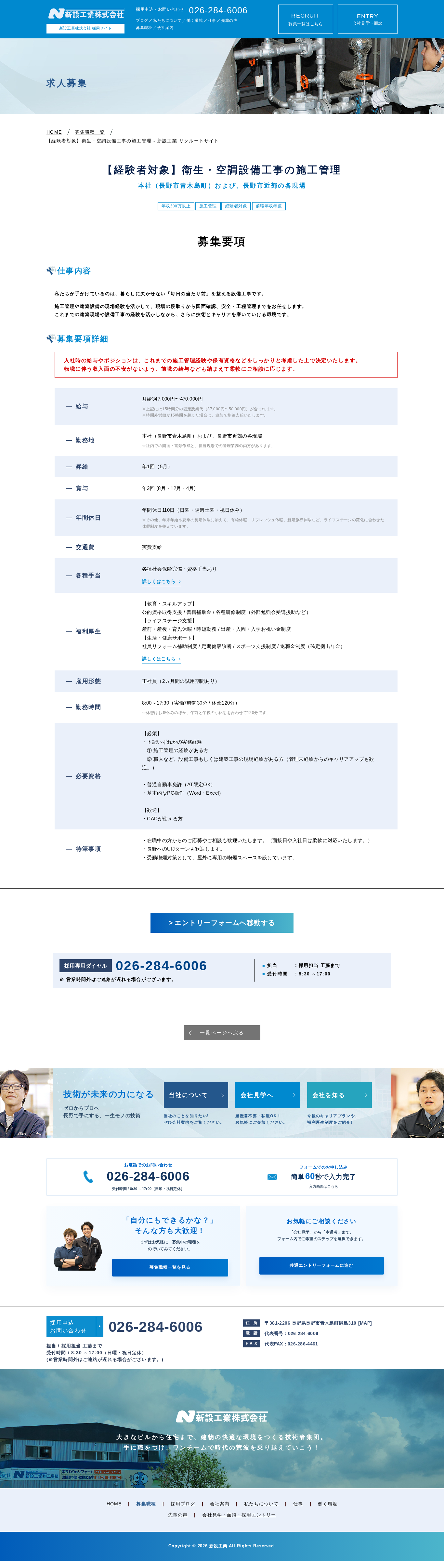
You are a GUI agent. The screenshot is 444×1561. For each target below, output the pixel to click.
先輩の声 (229, 20)
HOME (114, 1503)
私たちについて (167, 20)
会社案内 (165, 27)
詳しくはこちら (159, 581)
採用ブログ (183, 1503)
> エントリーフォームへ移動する (222, 923)
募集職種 (144, 27)
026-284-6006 (148, 1176)
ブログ (142, 20)
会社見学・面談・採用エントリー (239, 1514)
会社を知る (328, 1095)
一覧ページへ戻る (222, 1032)
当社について (188, 1095)
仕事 (212, 20)
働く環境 (195, 20)
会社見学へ (257, 1095)
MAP (365, 1323)
